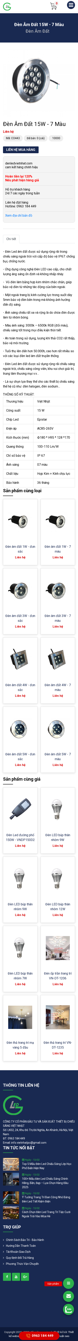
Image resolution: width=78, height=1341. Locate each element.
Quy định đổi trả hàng (20, 1257)
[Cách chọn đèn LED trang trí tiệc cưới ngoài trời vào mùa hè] (11, 1212)
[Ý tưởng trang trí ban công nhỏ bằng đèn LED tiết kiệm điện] (11, 1197)
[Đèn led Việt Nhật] (7, 6)
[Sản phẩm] (68, 1283)
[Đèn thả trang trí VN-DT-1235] (58, 1017)
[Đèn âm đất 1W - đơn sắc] (20, 521)
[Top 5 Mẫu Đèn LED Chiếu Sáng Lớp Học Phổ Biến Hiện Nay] (11, 1164)
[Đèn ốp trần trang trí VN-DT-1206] (58, 948)
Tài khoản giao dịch (18, 1251)
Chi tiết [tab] (11, 239)
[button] (71, 52)
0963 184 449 (42, 1335)
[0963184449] (68, 1309)
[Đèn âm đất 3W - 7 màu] (58, 591)
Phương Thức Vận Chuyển (22, 1263)
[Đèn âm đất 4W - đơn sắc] (20, 660)
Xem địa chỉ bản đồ (18, 215)
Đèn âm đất (37, 31)
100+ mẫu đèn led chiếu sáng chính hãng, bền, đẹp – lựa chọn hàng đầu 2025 (45, 1183)
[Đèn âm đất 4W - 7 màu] (58, 660)
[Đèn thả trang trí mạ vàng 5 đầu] (20, 1017)
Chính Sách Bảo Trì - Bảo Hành (25, 1240)
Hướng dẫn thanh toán (21, 1245)
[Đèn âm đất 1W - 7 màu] (58, 521)
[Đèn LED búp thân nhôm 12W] (58, 879)
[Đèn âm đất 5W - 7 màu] (58, 729)
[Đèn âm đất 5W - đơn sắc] (20, 729)
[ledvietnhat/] (7, 1277)
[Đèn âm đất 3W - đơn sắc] (20, 591)
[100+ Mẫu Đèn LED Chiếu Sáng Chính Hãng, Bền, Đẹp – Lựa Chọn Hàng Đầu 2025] (11, 1179)
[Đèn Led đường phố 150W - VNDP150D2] (20, 810)
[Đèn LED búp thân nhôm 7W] (20, 948)
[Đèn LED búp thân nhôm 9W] (58, 809)
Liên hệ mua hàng (20, 150)
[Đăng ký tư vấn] (68, 1296)
